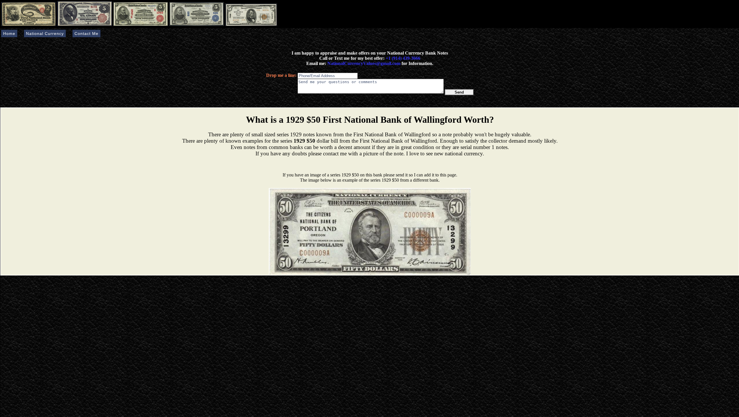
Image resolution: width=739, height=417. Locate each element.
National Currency (45, 33)
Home (9, 33)
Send (459, 92)
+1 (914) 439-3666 (403, 58)
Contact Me (86, 33)
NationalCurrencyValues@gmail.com (363, 63)
